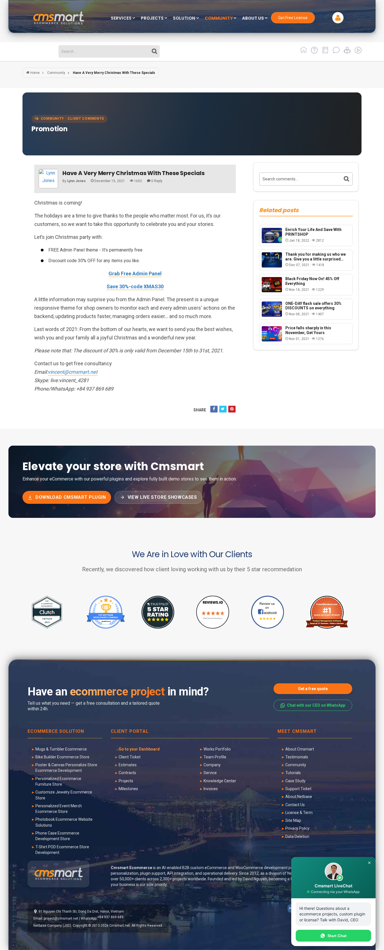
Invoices (211, 788)
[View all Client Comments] (335, 52)
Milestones (128, 788)
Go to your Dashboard (139, 749)
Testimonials (296, 757)
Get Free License (293, 17)
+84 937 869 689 (110, 917)
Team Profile (215, 757)
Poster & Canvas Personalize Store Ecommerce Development (66, 768)
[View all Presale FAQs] (313, 52)
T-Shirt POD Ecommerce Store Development (62, 850)
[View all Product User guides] (324, 52)
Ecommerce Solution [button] (56, 731)
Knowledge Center (220, 781)
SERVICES (121, 18)
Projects (126, 781)
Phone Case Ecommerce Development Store (57, 836)
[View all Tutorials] (346, 52)
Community (295, 765)
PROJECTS (152, 18)
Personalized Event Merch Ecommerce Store (58, 809)
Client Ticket (130, 757)
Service (210, 772)
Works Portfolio (217, 749)
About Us (253, 18)
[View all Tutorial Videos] (357, 52)
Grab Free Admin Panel (135, 273)
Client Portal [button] (130, 731)
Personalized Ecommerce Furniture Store (58, 781)
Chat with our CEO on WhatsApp (316, 705)
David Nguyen (255, 879)
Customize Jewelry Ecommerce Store (63, 795)
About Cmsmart (299, 749)
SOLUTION (184, 18)
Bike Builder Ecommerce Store (62, 757)
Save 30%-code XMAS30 (135, 286)
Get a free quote (313, 688)
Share (199, 410)
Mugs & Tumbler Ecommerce (61, 749)
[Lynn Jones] (48, 179)
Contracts (127, 772)
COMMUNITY (219, 18)
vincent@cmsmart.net (73, 372)
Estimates (128, 765)
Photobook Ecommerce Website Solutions (63, 822)
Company (212, 765)
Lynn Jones (76, 181)
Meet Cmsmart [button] (297, 731)
